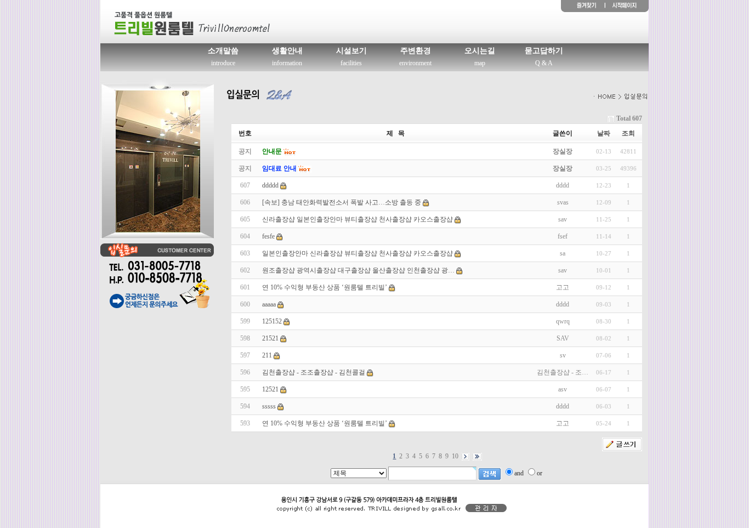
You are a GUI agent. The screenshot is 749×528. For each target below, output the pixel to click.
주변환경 (415, 51)
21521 (270, 338)
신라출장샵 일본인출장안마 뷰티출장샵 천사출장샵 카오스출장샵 (357, 219)
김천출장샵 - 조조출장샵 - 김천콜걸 (313, 372)
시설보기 (351, 51)
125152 (272, 321)
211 (267, 355)
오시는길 (479, 51)
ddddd (270, 185)
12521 (270, 389)
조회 (628, 133)
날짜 (603, 133)
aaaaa (269, 304)
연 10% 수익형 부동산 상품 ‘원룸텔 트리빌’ (324, 287)
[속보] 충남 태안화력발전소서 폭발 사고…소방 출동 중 (341, 202)
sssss (269, 406)
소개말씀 (223, 51)
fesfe (268, 236)
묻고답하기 (544, 51)
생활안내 (287, 51)
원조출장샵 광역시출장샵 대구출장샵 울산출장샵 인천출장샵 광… (358, 270)
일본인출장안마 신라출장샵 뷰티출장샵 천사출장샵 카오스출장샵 (357, 253)
